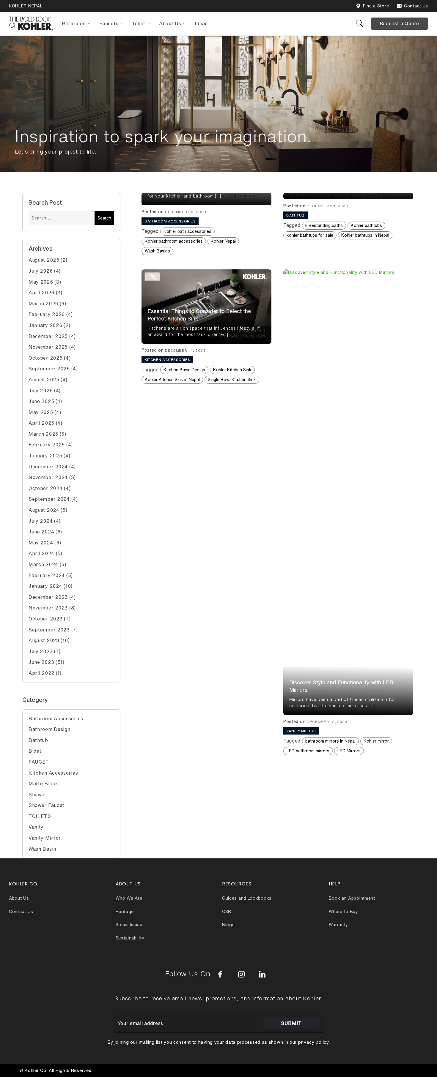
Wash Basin (42, 849)
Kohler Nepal (223, 241)
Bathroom (74, 23)
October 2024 (45, 488)
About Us (170, 23)
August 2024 (44, 510)
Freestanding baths (324, 225)
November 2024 (48, 477)
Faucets (108, 23)
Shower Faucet (47, 805)
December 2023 (48, 597)
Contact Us (416, 6)
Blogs (228, 925)
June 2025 (41, 401)
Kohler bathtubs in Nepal (365, 235)
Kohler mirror (376, 741)
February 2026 (47, 314)
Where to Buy (343, 911)
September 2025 (49, 368)
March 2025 (43, 434)
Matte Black (43, 783)
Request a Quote (399, 23)
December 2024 (48, 466)
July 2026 (41, 271)
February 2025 (47, 444)
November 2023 (48, 607)
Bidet (35, 750)
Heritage (125, 911)
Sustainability (130, 938)
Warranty (338, 925)
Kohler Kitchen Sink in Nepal (172, 380)
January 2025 (45, 455)
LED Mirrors (349, 751)
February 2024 (47, 575)
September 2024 (49, 499)
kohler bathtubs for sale (310, 235)
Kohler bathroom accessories (174, 241)
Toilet (138, 23)
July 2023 (41, 651)
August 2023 (44, 640)
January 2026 (45, 325)
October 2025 (45, 358)
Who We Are (129, 898)
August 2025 (44, 379)
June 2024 (41, 531)
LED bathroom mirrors (308, 751)
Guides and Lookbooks (247, 898)
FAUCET (39, 761)
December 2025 (48, 336)
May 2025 (41, 412)
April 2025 (41, 423)
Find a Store (376, 6)
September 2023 (49, 629)
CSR (226, 911)
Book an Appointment (352, 898)
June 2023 (41, 662)
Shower (38, 794)
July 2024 (41, 521)
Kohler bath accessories (187, 231)
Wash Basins (157, 251)
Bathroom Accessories (56, 718)
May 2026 (41, 281)
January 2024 (45, 586)
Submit (291, 1023)
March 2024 (43, 564)
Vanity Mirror (45, 838)
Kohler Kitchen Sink (232, 370)
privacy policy (313, 1042)
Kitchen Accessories (53, 772)
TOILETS (40, 816)
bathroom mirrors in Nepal (330, 741)
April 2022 (41, 673)
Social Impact (130, 925)
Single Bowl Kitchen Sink (232, 380)
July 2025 (41, 390)
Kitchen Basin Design (184, 370)
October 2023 (45, 618)
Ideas (201, 23)
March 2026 (43, 303)
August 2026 (44, 260)
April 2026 (41, 292)
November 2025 (48, 347)
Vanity (36, 827)
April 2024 (41, 553)
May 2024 (41, 542)
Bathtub (38, 740)
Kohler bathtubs (366, 225)
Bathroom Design (49, 729)
